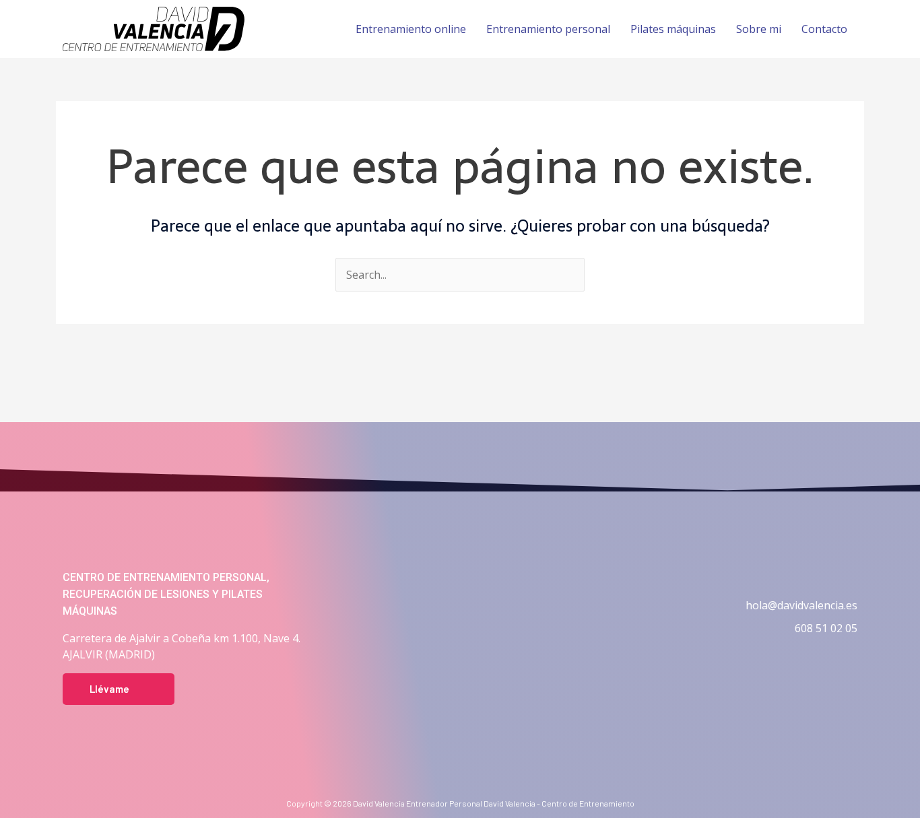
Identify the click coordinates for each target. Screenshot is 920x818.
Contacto (824, 29)
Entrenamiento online (411, 29)
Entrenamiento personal (548, 29)
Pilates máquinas (673, 29)
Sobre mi (758, 29)
